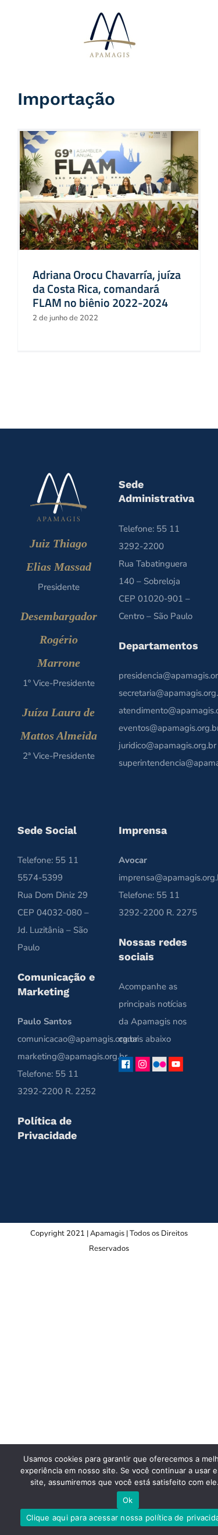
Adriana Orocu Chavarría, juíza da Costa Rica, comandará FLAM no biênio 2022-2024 (107, 289)
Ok (128, 1500)
